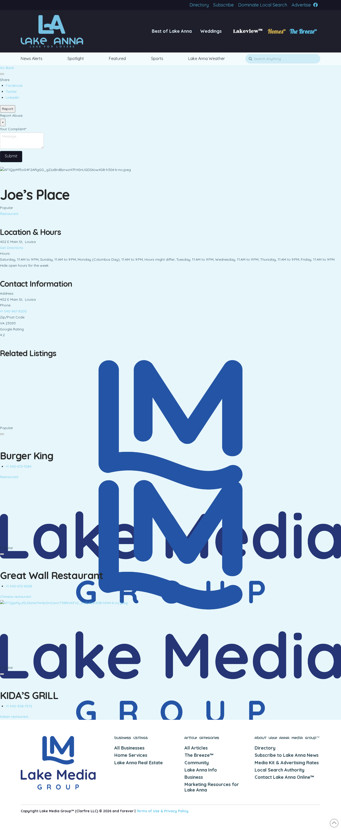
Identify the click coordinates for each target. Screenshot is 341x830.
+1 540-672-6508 (19, 586)
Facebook (14, 85)
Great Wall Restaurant (51, 575)
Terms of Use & (150, 811)
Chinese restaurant (15, 596)
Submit (11, 155)
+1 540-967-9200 (13, 311)
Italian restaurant (14, 716)
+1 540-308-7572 (19, 706)
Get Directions (11, 247)
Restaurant (9, 213)
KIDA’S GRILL (29, 695)
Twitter (11, 91)
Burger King (26, 455)
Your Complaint (13, 129)
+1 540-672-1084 (18, 466)
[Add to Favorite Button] (2, 74)
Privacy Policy (176, 811)
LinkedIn (12, 97)
